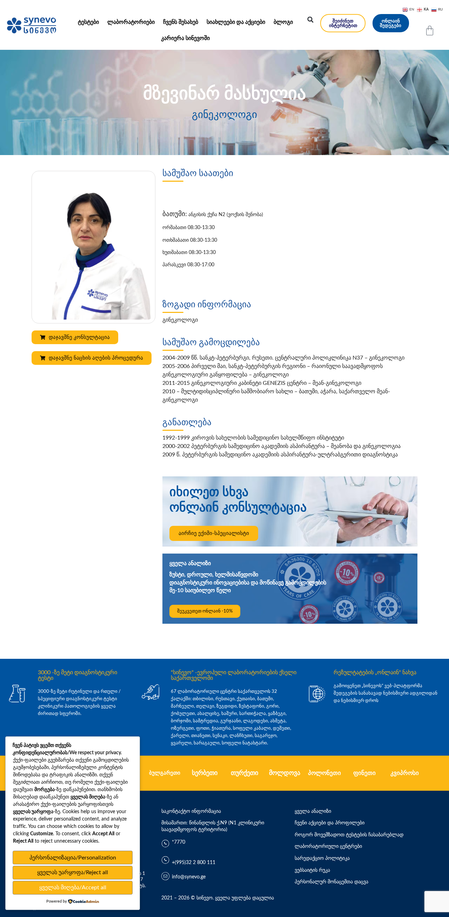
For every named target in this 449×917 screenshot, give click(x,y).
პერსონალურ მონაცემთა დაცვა (331, 881)
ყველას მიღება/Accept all (72, 887)
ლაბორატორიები (131, 22)
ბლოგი (283, 22)
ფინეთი (364, 773)
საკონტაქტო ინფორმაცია (191, 811)
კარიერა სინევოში (185, 38)
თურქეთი (244, 773)
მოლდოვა (284, 773)
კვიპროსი (404, 773)
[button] (310, 19)
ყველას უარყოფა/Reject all (72, 872)
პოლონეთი (324, 773)
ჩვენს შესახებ (180, 22)
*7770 (178, 842)
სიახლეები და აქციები (236, 22)
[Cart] (429, 30)
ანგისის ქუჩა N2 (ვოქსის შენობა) (212, 214)
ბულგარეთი (164, 773)
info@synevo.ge (189, 877)
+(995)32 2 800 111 (193, 862)
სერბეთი (204, 773)
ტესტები (88, 22)
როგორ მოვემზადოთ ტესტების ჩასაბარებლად (349, 834)
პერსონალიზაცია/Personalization (72, 858)
